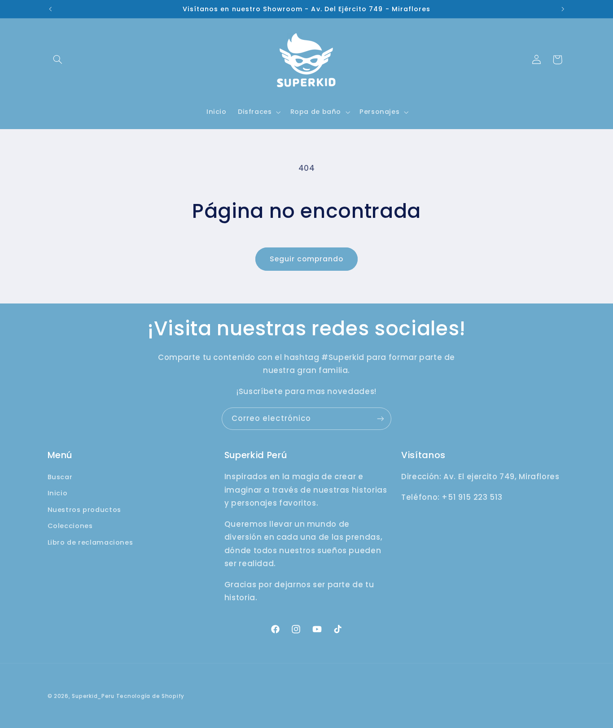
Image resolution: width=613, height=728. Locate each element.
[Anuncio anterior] (50, 9)
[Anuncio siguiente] (563, 9)
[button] (58, 59)
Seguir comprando (307, 259)
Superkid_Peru (93, 696)
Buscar (60, 476)
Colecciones (70, 525)
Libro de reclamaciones (90, 542)
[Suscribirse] (380, 418)
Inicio (58, 493)
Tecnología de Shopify (150, 696)
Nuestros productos (84, 509)
